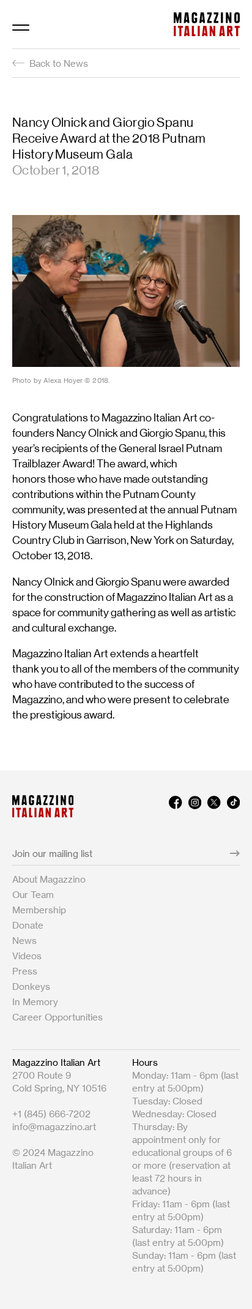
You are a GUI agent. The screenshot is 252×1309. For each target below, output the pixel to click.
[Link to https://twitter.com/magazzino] (213, 806)
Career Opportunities (57, 1017)
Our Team (33, 894)
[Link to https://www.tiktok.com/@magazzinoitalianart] (233, 806)
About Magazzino (49, 879)
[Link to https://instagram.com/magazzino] (194, 806)
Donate (27, 925)
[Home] (207, 24)
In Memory (35, 1002)
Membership (39, 910)
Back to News (58, 63)
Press (24, 971)
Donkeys (31, 986)
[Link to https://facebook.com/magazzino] (175, 806)
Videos (27, 956)
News (24, 940)
